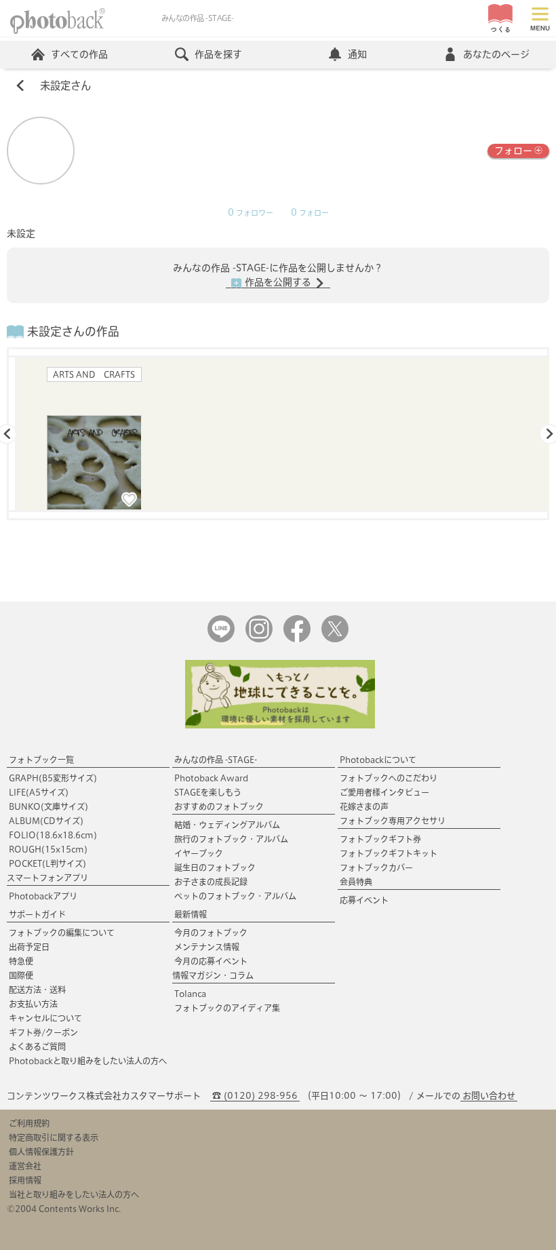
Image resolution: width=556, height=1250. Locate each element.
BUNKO (48, 806)
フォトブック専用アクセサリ (392, 821)
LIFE (38, 792)
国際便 (21, 975)
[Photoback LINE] (221, 639)
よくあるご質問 (37, 1046)
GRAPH (53, 778)
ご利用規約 (29, 1123)
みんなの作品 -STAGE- (215, 760)
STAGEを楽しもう (207, 792)
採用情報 (25, 1180)
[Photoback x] (335, 639)
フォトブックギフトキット (388, 853)
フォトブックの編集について (62, 933)
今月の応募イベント (210, 961)
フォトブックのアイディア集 (227, 1008)
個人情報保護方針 (41, 1152)
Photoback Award (211, 778)
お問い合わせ (488, 1095)
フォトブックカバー (376, 867)
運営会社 (25, 1166)
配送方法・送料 (37, 989)
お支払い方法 (33, 1004)
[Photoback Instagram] (259, 639)
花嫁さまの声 (364, 806)
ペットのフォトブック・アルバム (235, 896)
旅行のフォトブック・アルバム (231, 839)
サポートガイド (37, 914)
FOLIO (53, 835)
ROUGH (48, 849)
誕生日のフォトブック (215, 867)
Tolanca (190, 994)
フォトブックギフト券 (380, 839)
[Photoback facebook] (297, 639)
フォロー (513, 150)
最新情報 (190, 914)
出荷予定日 (29, 947)
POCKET (47, 863)
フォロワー (250, 213)
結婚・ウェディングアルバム (227, 825)
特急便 (21, 961)
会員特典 (356, 882)
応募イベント (364, 900)
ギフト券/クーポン (43, 1032)
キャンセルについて (45, 1018)
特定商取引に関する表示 (53, 1137)
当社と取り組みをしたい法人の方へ (74, 1194)
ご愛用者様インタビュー (384, 792)
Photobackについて (378, 760)
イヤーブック (198, 853)
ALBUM (46, 821)
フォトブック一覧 (41, 760)
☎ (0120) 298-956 (255, 1095)
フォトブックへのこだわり (388, 778)
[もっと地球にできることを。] (280, 725)
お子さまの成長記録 (210, 882)
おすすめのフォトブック (219, 806)
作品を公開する (278, 282)
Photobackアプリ (43, 896)
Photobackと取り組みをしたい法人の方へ (88, 1061)
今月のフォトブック (210, 933)
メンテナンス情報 (206, 947)
